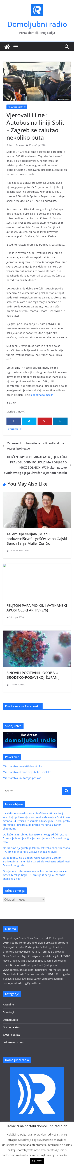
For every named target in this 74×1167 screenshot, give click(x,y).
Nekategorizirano (17, 107)
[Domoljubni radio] (7, 46)
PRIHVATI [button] (37, 1161)
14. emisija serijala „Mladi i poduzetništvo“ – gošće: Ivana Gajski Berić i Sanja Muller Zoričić (36, 539)
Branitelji (8, 1012)
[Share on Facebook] (13, 421)
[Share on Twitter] (29, 421)
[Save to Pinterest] (45, 421)
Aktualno (8, 1004)
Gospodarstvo (11, 1027)
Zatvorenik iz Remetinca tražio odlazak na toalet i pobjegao (35, 445)
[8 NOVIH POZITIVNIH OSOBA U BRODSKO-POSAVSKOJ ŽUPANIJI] (37, 633)
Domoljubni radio (37, 24)
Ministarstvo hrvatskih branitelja (22, 766)
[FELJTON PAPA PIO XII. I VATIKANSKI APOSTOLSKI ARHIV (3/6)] (37, 566)
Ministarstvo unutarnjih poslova (22, 778)
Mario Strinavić (16, 145)
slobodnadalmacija (42, 394)
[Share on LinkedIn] (60, 421)
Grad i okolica (11, 1035)
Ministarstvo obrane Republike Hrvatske (27, 772)
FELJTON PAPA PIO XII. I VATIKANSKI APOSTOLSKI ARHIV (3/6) (36, 608)
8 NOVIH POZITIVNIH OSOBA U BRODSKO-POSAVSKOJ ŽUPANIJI (33, 675)
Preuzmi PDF (15, 429)
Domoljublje (10, 1019)
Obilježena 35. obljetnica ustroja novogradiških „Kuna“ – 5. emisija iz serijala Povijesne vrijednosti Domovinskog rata (36, 838)
